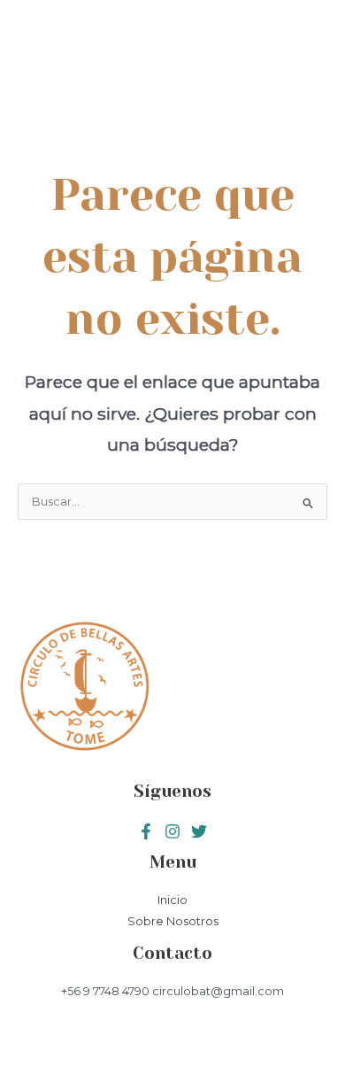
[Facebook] (146, 831)
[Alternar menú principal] (302, 65)
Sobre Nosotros (172, 921)
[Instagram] (199, 831)
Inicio (172, 900)
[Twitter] (172, 831)
